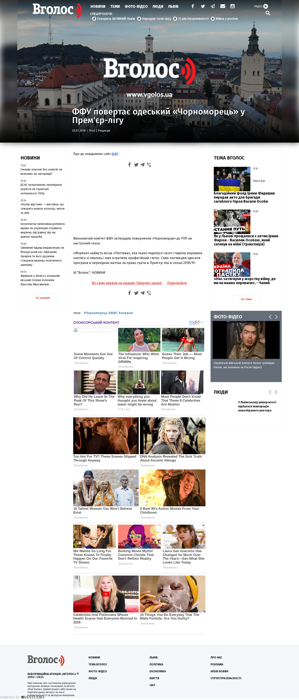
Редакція (104, 130)
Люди (158, 6)
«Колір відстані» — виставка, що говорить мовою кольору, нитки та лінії (42, 209)
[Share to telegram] (142, 165)
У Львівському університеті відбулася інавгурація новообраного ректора (257, 406)
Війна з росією (227, 19)
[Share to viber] (149, 165)
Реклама (217, 664)
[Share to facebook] (129, 165)
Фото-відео (97, 671)
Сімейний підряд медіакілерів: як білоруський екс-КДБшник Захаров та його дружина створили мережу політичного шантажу (42, 256)
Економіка (158, 671)
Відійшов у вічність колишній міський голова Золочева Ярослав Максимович (40, 280)
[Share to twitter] (136, 165)
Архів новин (219, 671)
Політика (156, 664)
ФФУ (115, 154)
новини (127, 313)
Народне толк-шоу (156, 19)
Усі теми (246, 299)
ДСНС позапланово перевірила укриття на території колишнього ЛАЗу (41, 189)
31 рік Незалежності (193, 19)
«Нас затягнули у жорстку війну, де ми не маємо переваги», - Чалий (245, 281)
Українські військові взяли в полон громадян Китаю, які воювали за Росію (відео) (244, 365)
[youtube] (232, 7)
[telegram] (213, 7)
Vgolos (57, 10)
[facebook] (192, 7)
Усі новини (43, 298)
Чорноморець (96, 313)
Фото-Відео (136, 6)
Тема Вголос (97, 664)
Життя (154, 678)
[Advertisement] (139, 202)
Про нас (216, 657)
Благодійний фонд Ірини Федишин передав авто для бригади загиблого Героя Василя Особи (244, 197)
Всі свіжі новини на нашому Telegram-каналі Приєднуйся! (139, 283)
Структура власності (226, 678)
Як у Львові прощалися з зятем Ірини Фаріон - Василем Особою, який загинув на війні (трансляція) (246, 240)
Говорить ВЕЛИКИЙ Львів (116, 19)
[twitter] (203, 7)
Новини (98, 6)
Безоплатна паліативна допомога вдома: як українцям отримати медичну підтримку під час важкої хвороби (43, 230)
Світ (152, 685)
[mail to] (222, 7)
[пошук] (268, 13)
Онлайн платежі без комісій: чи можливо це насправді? (41, 172)
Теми (115, 6)
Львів (173, 6)
